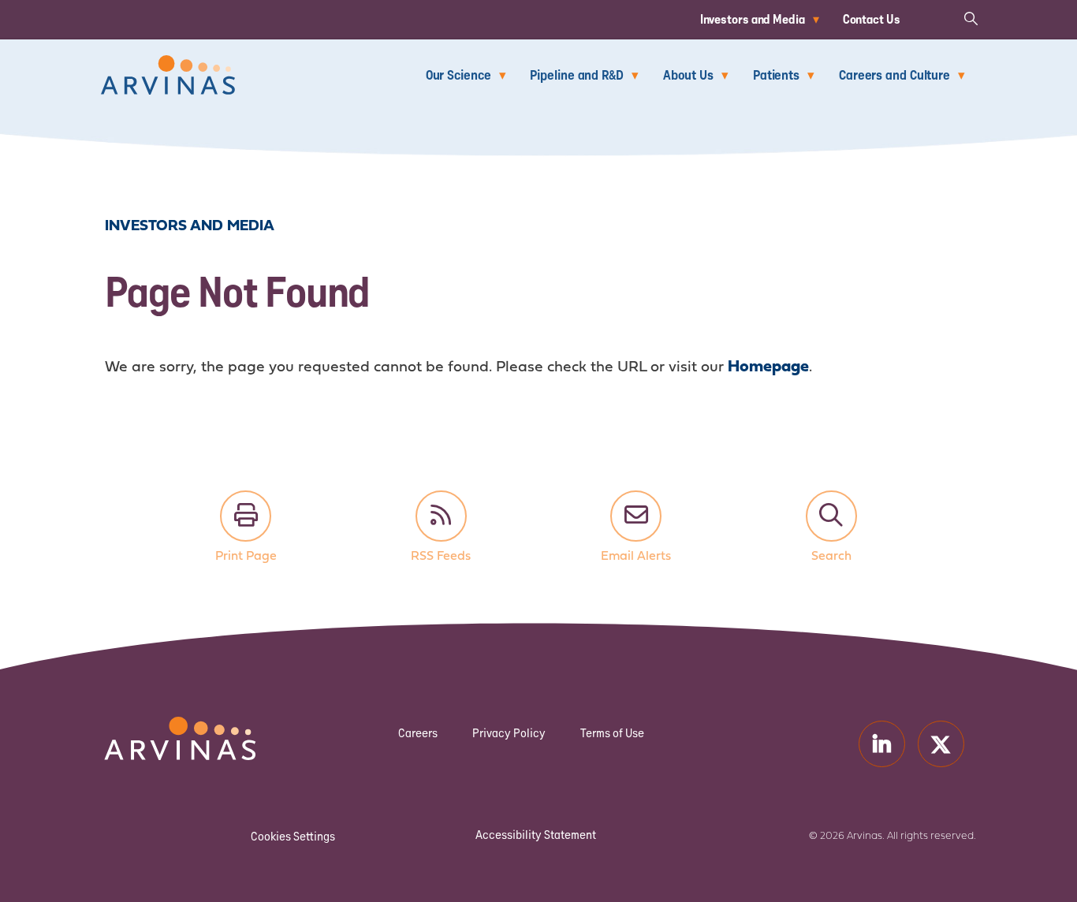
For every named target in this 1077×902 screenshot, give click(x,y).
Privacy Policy (509, 732)
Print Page (245, 516)
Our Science (458, 74)
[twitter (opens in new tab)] (941, 744)
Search (831, 516)
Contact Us (871, 19)
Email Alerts (636, 516)
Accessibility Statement (535, 834)
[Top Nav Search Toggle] (970, 18)
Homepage (768, 367)
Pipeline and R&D (576, 74)
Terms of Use (612, 732)
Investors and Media (752, 19)
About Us (688, 74)
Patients (776, 74)
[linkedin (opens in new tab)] (882, 744)
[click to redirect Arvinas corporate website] (168, 66)
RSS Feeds (441, 516)
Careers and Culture (894, 74)
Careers (418, 732)
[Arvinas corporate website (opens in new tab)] (164, 726)
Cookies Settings (293, 836)
